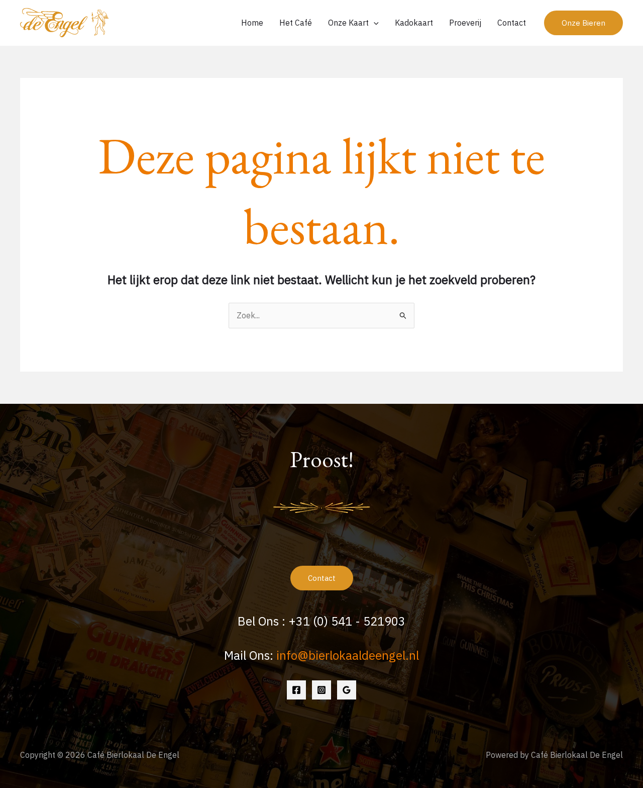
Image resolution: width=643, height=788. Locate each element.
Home (252, 23)
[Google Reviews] (346, 689)
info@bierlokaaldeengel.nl (347, 655)
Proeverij (465, 23)
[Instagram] (321, 689)
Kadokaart (414, 23)
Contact (511, 23)
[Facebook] (296, 689)
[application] (374, 22)
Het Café (295, 23)
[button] (583, 23)
